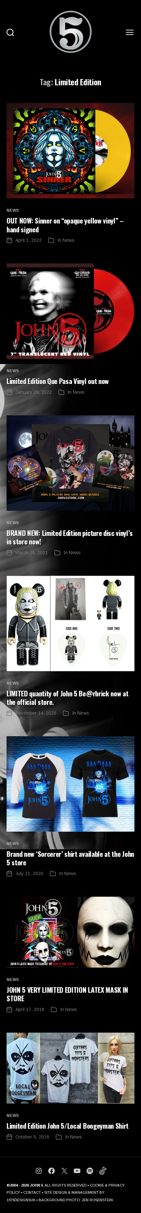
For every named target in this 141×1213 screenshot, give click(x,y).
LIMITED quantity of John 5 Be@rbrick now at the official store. (67, 697)
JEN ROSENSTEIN (97, 1200)
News (13, 210)
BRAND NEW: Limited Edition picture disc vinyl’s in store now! (69, 537)
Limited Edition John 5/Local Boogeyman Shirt (68, 1126)
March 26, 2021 (31, 552)
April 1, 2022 (28, 240)
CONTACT (32, 1192)
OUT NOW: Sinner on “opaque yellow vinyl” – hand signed (65, 224)
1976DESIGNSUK (21, 1200)
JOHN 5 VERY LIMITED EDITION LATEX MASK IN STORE (67, 994)
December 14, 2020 (35, 713)
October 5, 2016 (32, 1136)
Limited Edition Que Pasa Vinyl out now (58, 381)
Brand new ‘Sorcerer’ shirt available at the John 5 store (70, 858)
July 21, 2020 (29, 873)
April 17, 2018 (29, 1009)
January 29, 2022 (33, 392)
